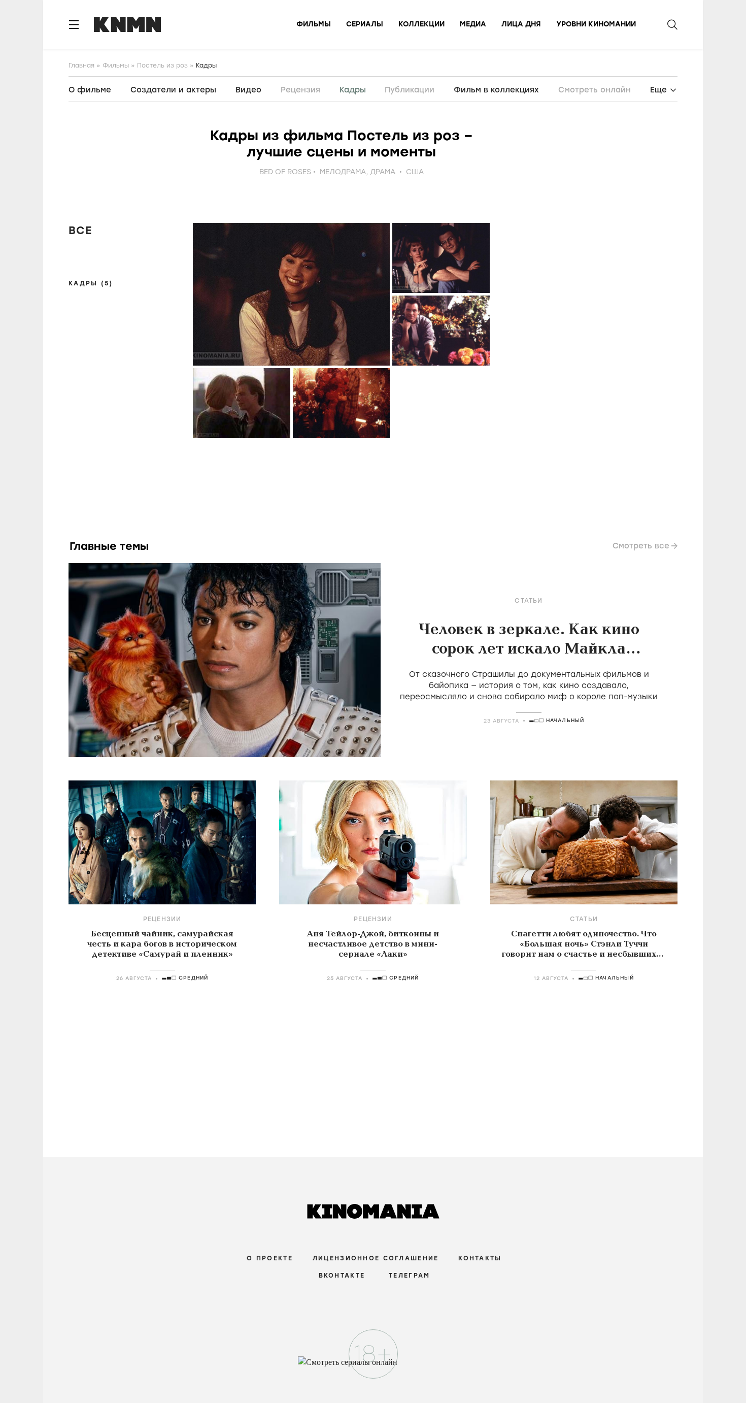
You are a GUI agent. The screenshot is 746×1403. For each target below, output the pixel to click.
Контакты (479, 1258)
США (415, 172)
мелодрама (343, 172)
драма (382, 172)
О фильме (90, 89)
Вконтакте (342, 1275)
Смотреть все (641, 545)
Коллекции (421, 24)
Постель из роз (162, 65)
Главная (81, 65)
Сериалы (364, 24)
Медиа (473, 24)
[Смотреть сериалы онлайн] (373, 1367)
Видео (248, 89)
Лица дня (521, 24)
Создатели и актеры (173, 89)
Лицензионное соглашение (375, 1258)
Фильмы (313, 24)
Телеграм (409, 1275)
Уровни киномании (596, 24)
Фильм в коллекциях (496, 89)
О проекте (270, 1258)
